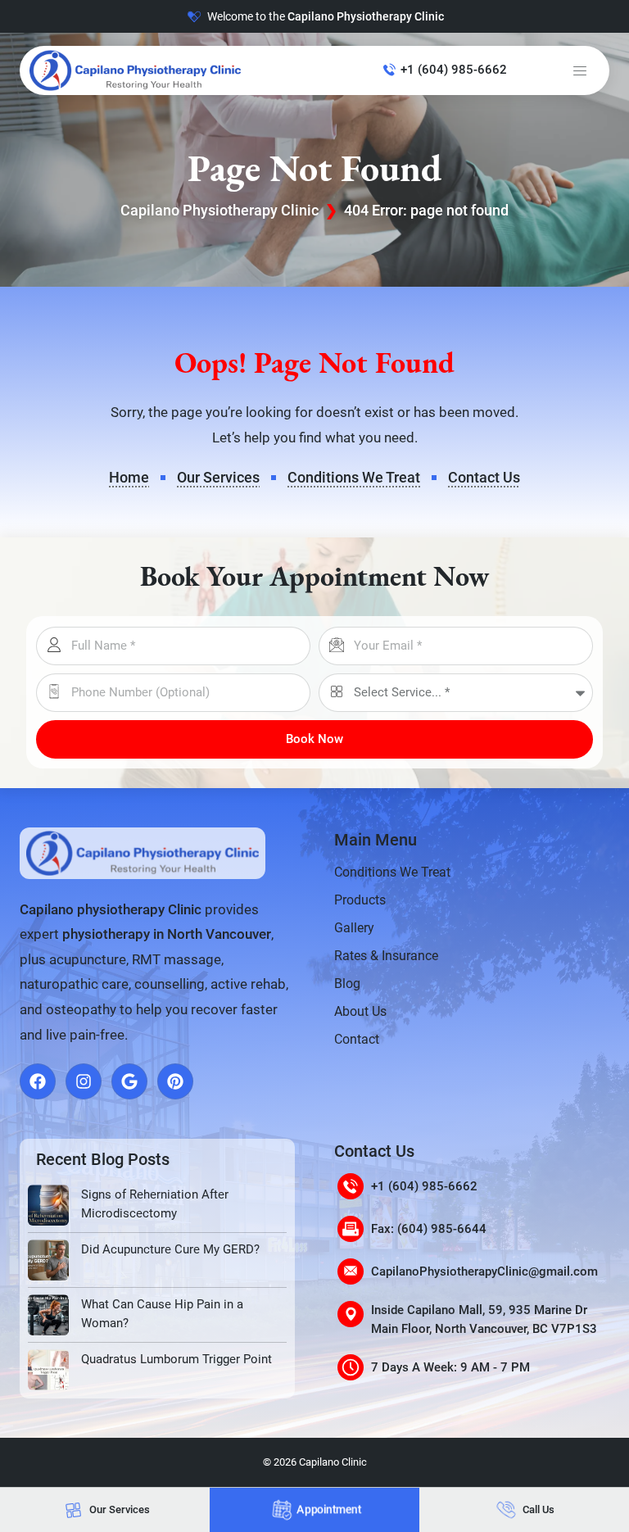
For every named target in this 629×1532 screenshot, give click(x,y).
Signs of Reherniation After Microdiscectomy (155, 1204)
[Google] (129, 1081)
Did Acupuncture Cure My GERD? (170, 1249)
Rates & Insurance (386, 955)
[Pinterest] (175, 1081)
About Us (360, 1011)
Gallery (354, 928)
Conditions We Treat (392, 872)
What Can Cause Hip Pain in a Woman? (162, 1313)
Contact (356, 1039)
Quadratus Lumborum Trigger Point (176, 1359)
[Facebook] (38, 1081)
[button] (580, 70)
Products (360, 900)
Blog (347, 983)
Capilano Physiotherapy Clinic (219, 210)
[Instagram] (84, 1081)
